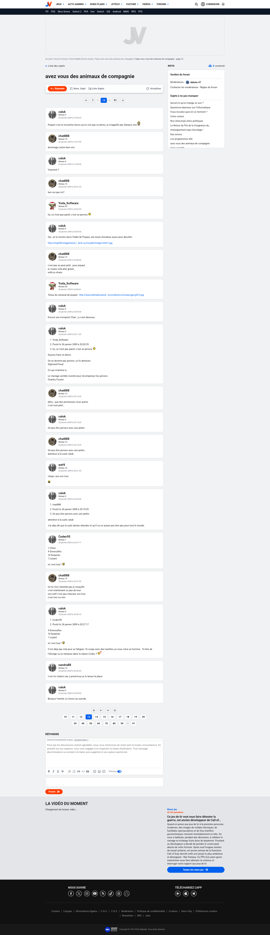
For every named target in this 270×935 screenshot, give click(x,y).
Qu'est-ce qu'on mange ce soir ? (187, 103)
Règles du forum (208, 87)
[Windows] (194, 893)
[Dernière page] (114, 710)
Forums (161, 4)
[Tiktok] (111, 893)
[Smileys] (95, 771)
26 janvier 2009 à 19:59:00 (69, 164)
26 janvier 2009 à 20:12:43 (69, 396)
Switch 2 (76, 11)
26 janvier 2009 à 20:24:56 (69, 499)
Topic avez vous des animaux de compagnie (114, 59)
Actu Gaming (76, 4)
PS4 (86, 11)
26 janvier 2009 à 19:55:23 (69, 118)
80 (114, 723)
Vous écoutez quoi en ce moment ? (188, 111)
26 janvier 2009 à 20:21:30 (69, 471)
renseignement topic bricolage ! (186, 129)
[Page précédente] (101, 710)
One (92, 11)
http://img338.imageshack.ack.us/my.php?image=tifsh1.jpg (80, 243)
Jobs (147, 915)
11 (73, 716)
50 (90, 723)
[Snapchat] (127, 893)
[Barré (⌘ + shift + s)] (62, 771)
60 (98, 723)
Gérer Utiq (186, 911)
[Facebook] (71, 893)
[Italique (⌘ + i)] (53, 771)
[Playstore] (178, 893)
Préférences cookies (206, 911)
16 (112, 716)
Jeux (59, 4)
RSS (139, 915)
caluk (62, 112)
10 (65, 716)
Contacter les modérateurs (184, 87)
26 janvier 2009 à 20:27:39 (69, 581)
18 (127, 716)
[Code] (83, 771)
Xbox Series (64, 11)
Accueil (48, 59)
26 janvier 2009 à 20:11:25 (69, 334)
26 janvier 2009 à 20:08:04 (69, 260)
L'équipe (67, 911)
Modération (127, 911)
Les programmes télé (181, 139)
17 (120, 716)
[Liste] (69, 771)
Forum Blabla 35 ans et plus (81, 59)
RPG (133, 11)
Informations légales (86, 911)
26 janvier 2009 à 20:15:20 (69, 422)
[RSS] (103, 893)
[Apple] (186, 893)
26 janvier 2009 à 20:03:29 (69, 209)
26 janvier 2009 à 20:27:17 (69, 542)
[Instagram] (87, 893)
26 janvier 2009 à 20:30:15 (69, 614)
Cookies (173, 911)
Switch (100, 11)
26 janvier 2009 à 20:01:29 (69, 187)
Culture (131, 4)
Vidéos (146, 4)
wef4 (61, 465)
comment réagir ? (81, 740)
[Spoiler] (88, 771)
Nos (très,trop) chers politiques (186, 121)
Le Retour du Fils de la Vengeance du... (190, 125)
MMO (126, 11)
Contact (55, 911)
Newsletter (127, 915)
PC (47, 11)
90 (122, 723)
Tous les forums (60, 59)
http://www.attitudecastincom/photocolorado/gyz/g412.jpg (111, 295)
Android (117, 11)
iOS (108, 11)
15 (104, 716)
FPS (140, 11)
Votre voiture (177, 116)
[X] (79, 893)
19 (135, 716)
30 (75, 723)
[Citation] (78, 771)
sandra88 (64, 665)
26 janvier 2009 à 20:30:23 (69, 671)
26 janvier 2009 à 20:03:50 (69, 231)
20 (143, 716)
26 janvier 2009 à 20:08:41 (69, 289)
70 (106, 723)
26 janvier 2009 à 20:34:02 (69, 693)
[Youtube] (95, 893)
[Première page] (94, 710)
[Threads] (119, 893)
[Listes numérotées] (74, 771)
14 (96, 716)
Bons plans (97, 4)
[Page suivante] (107, 710)
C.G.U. (104, 911)
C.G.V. (114, 911)
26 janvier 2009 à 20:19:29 (69, 445)
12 (81, 716)
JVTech (115, 4)
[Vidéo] (104, 771)
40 (83, 723)
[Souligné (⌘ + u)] (58, 771)
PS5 (53, 11)
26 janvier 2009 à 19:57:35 (69, 142)
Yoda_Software (68, 203)
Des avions (176, 134)
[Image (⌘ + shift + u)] (99, 771)
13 (103, 100)
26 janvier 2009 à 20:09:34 (69, 312)
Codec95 (64, 536)
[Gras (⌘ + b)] (49, 771)
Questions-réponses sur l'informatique (190, 107)
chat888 (63, 136)
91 (115, 100)
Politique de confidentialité (151, 911)
